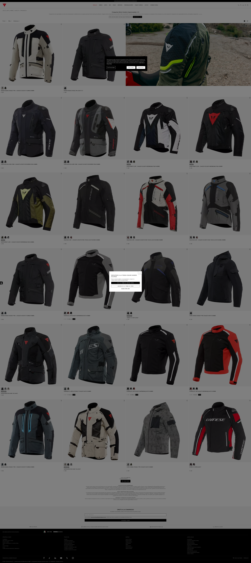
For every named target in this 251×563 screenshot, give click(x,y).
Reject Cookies (131, 67)
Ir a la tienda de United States (125, 282)
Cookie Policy (141, 62)
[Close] (140, 272)
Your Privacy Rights (111, 67)
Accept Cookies (141, 67)
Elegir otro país (125, 288)
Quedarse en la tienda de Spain (125, 286)
